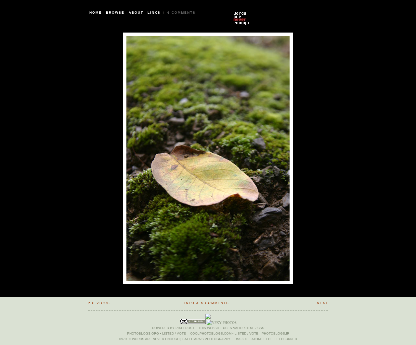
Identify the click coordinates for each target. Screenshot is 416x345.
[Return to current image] (279, 14)
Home (95, 12)
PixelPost (185, 328)
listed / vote (174, 333)
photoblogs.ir (275, 333)
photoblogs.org (143, 333)
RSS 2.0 (241, 339)
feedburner (286, 339)
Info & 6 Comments (206, 303)
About (136, 12)
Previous (99, 303)
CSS (260, 328)
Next (322, 303)
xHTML (248, 328)
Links (154, 12)
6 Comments (181, 12)
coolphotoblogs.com (210, 333)
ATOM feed (261, 339)
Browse (115, 12)
